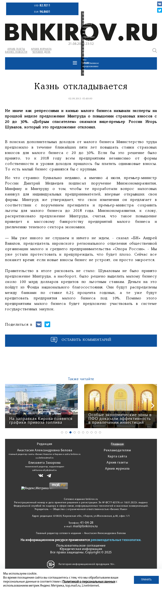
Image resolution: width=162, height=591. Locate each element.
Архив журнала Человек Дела (41, 50)
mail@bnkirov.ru (85, 526)
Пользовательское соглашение (80, 545)
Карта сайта (117, 456)
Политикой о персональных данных (88, 581)
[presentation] (9, 405)
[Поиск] (154, 50)
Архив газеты (117, 462)
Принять (146, 580)
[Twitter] (159, 10)
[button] (62, 432)
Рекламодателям (117, 450)
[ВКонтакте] (159, 3)
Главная (117, 444)
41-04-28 (86, 523)
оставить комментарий (86, 339)
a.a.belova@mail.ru (45, 458)
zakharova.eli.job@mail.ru (44, 470)
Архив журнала (117, 468)
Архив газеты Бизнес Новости (16, 50)
